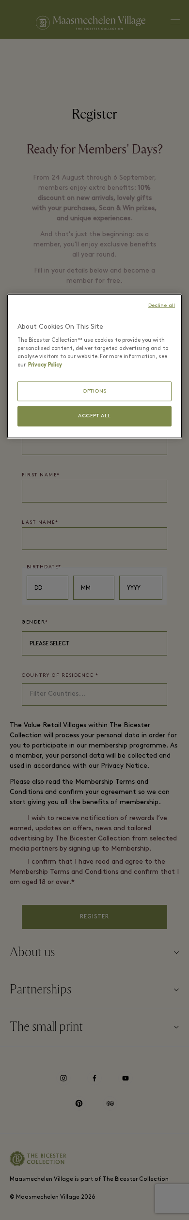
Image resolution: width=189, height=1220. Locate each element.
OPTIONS (94, 391)
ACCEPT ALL (94, 416)
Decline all (161, 305)
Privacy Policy (45, 364)
